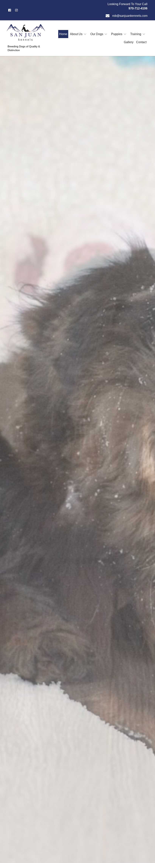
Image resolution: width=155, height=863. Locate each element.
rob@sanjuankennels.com (129, 15)
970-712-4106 (138, 8)
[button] (10, 10)
